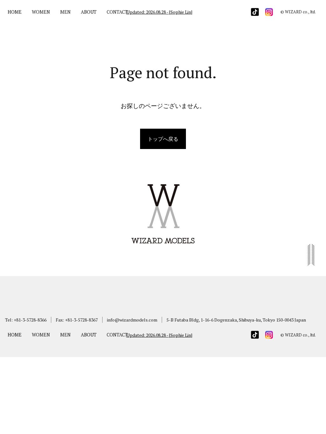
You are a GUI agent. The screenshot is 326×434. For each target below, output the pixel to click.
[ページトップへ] (311, 261)
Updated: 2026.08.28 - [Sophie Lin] (159, 12)
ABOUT (88, 12)
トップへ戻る (163, 138)
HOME (15, 12)
